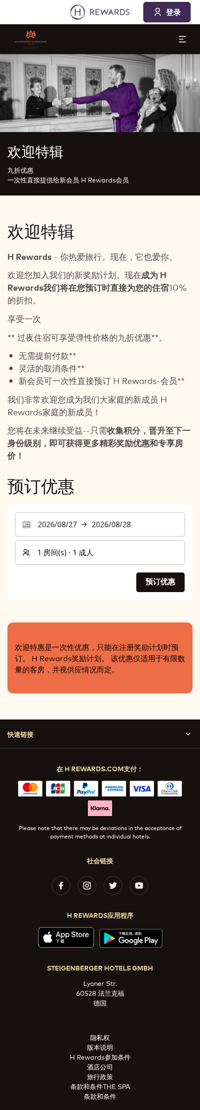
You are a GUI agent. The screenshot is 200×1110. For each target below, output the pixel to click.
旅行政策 (100, 1076)
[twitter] (113, 885)
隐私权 (100, 1037)
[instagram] (87, 885)
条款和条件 (100, 1095)
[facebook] (61, 885)
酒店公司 (100, 1066)
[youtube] (139, 885)
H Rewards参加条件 (100, 1056)
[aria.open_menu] (182, 39)
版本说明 (100, 1046)
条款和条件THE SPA (100, 1086)
